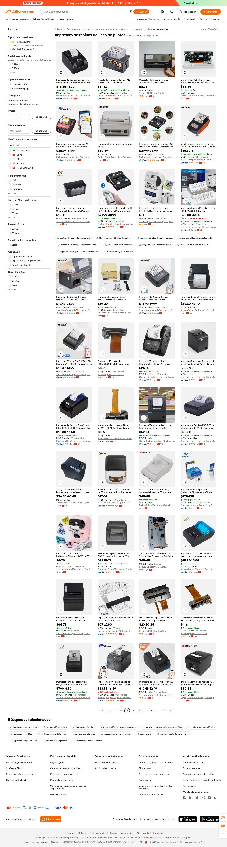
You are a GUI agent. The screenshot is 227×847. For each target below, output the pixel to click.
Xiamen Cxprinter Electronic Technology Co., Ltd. (74, 221)
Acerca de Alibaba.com (18, 756)
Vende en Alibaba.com (193, 762)
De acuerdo (41, 116)
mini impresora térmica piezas (117, 734)
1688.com (81, 833)
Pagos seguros (57, 762)
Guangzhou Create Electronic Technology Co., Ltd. (116, 312)
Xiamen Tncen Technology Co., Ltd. (197, 310)
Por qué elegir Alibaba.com (19, 762)
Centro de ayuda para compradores (156, 762)
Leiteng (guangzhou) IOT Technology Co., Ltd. (199, 227)
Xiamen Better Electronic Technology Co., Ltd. (199, 569)
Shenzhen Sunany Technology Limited (74, 633)
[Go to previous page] (102, 710)
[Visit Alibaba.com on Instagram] (203, 797)
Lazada (113, 833)
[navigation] (29, 370)
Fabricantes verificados (106, 762)
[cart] (172, 12)
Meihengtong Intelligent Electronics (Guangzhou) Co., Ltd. (74, 157)
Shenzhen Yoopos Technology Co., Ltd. (157, 695)
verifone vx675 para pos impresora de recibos (79, 245)
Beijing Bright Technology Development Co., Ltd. (199, 95)
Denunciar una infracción (151, 794)
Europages (158, 833)
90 (164, 711)
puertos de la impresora (56, 741)
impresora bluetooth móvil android (197, 238)
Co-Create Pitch (14, 768)
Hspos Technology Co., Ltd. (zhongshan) (74, 95)
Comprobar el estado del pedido (198, 774)
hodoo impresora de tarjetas (53, 734)
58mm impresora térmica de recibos (115, 238)
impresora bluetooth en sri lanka (194, 245)
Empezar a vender (191, 768)
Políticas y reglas (58, 794)
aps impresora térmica (85, 734)
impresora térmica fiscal (56, 727)
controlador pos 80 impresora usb (75, 238)
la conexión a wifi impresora (120, 245)
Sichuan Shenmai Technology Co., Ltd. (74, 569)
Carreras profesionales (17, 780)
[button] (130, 12)
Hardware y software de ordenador (111, 29)
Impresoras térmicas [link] (158, 29)
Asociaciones (189, 786)
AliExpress (69, 833)
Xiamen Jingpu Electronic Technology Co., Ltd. (199, 159)
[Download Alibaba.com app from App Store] (187, 819)
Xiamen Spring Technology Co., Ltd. (156, 221)
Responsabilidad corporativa (19, 774)
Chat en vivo (145, 768)
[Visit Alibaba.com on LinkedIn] (191, 797)
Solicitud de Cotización (105, 768)
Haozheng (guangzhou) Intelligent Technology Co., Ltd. (116, 631)
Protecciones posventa (61, 780)
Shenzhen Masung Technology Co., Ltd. (199, 505)
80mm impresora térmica (204, 727)
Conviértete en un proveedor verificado (202, 780)
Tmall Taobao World (98, 833)
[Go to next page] (170, 710)
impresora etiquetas (85, 727)
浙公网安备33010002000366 (163, 842)
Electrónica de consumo (78, 29)
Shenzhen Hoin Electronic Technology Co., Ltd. (199, 377)
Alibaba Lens (20, 819)
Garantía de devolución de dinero (66, 768)
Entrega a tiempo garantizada (64, 774)
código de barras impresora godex (156, 245)
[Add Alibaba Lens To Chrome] (50, 819)
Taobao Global (126, 833)
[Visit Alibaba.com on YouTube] (209, 797)
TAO (138, 833)
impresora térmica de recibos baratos (156, 238)
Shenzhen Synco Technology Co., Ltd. (116, 569)
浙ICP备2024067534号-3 (192, 842)
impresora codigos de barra (25, 741)
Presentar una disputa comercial (154, 774)
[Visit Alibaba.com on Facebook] (185, 797)
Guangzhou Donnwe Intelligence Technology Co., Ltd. (116, 95)
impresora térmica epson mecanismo (119, 727)
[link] (223, 818)
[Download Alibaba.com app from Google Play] (210, 819)
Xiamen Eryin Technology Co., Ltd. (114, 502)
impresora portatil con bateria (89, 741)
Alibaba (58, 29)
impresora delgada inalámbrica (120, 252)
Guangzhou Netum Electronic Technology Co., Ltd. (157, 377)
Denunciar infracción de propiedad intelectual (155, 787)
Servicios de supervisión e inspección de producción (68, 787)
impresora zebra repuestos (25, 727)
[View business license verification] (141, 842)
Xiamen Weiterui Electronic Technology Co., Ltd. (116, 438)
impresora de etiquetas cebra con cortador (79, 252)
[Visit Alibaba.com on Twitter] (197, 797)
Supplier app (130, 819)
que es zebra (145, 734)
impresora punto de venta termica (175, 734)
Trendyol (146, 833)
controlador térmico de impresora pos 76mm (164, 727)
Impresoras (137, 29)
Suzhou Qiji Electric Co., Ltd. (152, 93)
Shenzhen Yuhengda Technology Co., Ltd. (74, 310)
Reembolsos (145, 780)
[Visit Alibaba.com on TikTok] (215, 797)
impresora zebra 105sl (22, 734)
